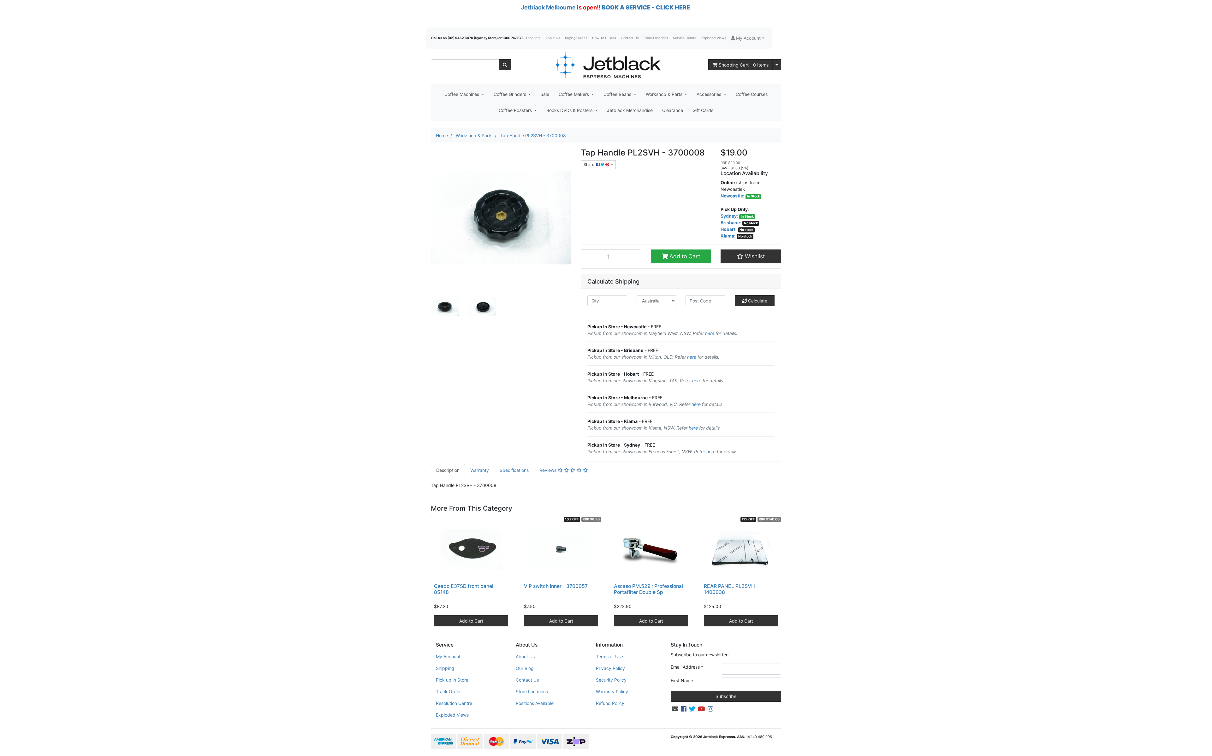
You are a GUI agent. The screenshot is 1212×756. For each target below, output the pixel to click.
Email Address (687, 667)
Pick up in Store (452, 680)
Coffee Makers (574, 94)
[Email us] (675, 709)
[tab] (448, 470)
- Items (744, 64)
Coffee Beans (618, 94)
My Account (448, 656)
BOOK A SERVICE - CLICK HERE (646, 7)
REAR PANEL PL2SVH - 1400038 (731, 589)
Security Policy (611, 680)
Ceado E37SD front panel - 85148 (465, 589)
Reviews (548, 470)
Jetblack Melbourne (548, 7)
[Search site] (505, 64)
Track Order (448, 691)
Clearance (672, 110)
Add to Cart (684, 256)
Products (533, 38)
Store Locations (656, 38)
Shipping (445, 668)
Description (448, 470)
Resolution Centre (454, 703)
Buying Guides (576, 38)
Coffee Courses (752, 94)
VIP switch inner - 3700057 (556, 586)
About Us (552, 38)
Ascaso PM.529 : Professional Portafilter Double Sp (648, 589)
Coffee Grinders (510, 94)
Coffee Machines (462, 94)
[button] (747, 38)
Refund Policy (610, 703)
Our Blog (525, 668)
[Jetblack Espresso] (606, 65)
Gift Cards (702, 110)
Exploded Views (713, 38)
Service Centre (684, 38)
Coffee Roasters (516, 110)
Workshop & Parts (665, 94)
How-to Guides (604, 38)
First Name (682, 680)
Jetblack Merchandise (630, 110)
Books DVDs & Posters (570, 110)
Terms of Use (609, 656)
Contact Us (630, 38)
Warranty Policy (612, 691)
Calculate (757, 300)
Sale (544, 94)
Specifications (514, 470)
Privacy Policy (610, 668)
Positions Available (535, 703)
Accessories (709, 94)
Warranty (479, 470)
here (709, 333)
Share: (590, 164)
